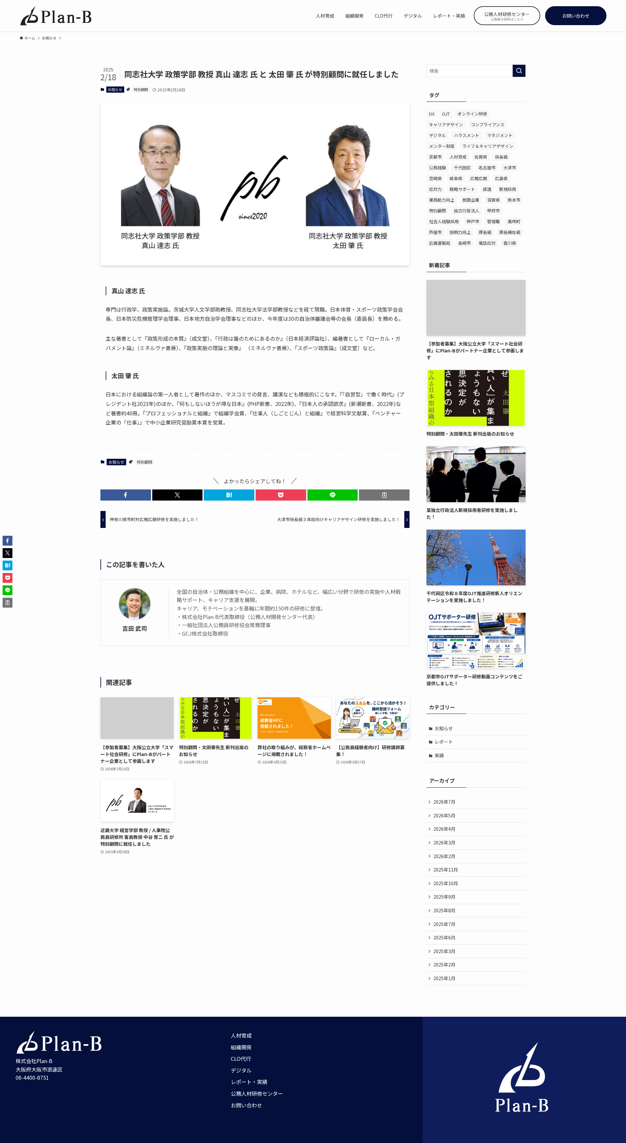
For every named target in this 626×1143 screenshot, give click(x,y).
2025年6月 (444, 937)
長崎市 (464, 243)
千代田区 (462, 167)
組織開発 (241, 1047)
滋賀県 (493, 200)
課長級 (485, 232)
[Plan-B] (56, 15)
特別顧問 (141, 89)
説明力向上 (460, 232)
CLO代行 (241, 1058)
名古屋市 (487, 167)
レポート (444, 741)
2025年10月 (445, 883)
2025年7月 (444, 924)
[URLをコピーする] (384, 495)
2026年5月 (444, 815)
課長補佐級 (509, 232)
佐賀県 (480, 157)
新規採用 (507, 189)
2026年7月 (444, 801)
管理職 (493, 221)
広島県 (501, 178)
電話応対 (487, 243)
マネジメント (500, 135)
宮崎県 (435, 178)
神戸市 (473, 221)
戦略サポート (462, 189)
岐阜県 (456, 178)
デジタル (437, 135)
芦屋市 (435, 232)
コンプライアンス (487, 124)
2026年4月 (444, 829)
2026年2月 (444, 856)
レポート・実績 (249, 1082)
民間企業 (470, 200)
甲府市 (493, 211)
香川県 (509, 243)
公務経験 (437, 167)
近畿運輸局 (439, 243)
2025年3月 (444, 951)
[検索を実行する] (519, 71)
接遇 (487, 189)
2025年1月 (444, 978)
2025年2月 (444, 964)
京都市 (435, 157)
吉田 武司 (134, 628)
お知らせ (115, 89)
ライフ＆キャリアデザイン (487, 146)
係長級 (501, 157)
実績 (439, 755)
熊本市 (514, 200)
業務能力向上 (442, 200)
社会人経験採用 (444, 221)
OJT (446, 114)
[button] (125, 495)
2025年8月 (444, 910)
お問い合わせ (246, 1105)
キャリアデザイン (446, 124)
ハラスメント (466, 135)
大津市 (509, 167)
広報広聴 (478, 178)
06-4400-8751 (32, 1077)
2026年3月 (444, 842)
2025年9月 (444, 896)
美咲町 (514, 221)
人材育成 (458, 157)
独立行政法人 (466, 211)
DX (431, 114)
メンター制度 (442, 146)
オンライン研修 (472, 114)
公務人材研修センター (257, 1093)
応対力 (435, 189)
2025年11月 (445, 869)
